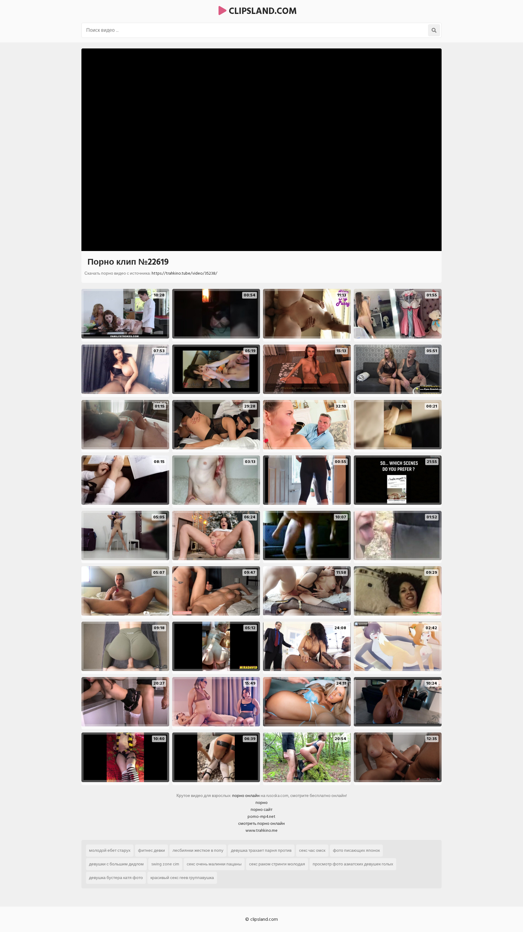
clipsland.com (261, 11)
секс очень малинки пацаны (214, 864)
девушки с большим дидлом (116, 864)
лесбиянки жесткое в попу (198, 850)
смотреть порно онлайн (261, 823)
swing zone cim (165, 864)
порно (261, 802)
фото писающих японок (356, 850)
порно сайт (261, 809)
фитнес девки (151, 850)
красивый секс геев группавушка (182, 877)
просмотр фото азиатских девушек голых (353, 864)
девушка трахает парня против (261, 850)
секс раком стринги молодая (277, 864)
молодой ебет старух (109, 850)
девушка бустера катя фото (116, 877)
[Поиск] (434, 30)
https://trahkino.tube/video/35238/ (184, 273)
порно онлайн (246, 795)
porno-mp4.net (261, 816)
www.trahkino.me (261, 830)
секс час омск (312, 850)
